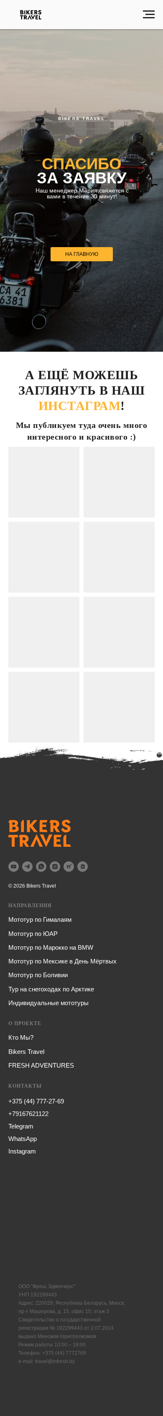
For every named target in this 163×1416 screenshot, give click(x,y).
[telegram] (27, 866)
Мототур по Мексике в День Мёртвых (62, 961)
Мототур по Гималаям (39, 919)
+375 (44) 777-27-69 (36, 1101)
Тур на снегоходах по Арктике (51, 989)
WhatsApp (22, 1138)
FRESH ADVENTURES (41, 1065)
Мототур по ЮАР (33, 933)
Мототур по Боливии (38, 974)
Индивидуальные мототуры (48, 1002)
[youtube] (13, 866)
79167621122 (30, 1113)
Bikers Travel (26, 1051)
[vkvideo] (82, 866)
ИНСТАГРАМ (79, 406)
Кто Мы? (20, 1037)
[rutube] (69, 866)
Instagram (22, 1151)
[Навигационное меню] (149, 14)
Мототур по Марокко (38, 947)
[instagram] (55, 866)
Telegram (20, 1126)
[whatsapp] (41, 866)
